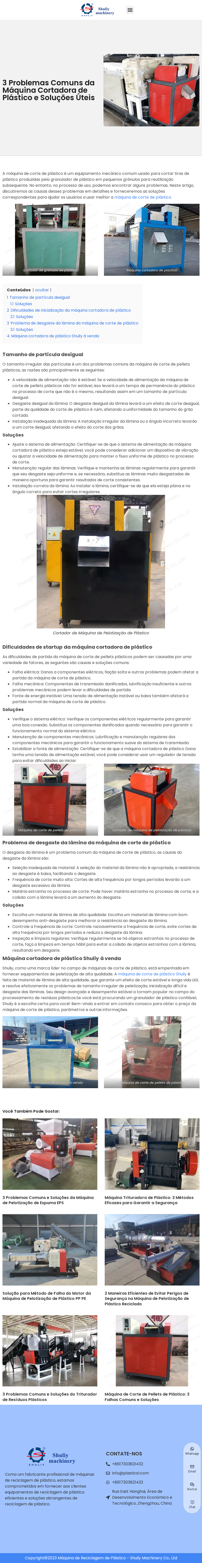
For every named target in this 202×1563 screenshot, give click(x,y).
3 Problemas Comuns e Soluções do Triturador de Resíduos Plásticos (49, 1396)
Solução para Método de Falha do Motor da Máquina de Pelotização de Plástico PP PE (46, 1296)
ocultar (42, 290)
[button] (130, 10)
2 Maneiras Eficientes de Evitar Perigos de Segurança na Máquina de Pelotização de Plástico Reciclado (147, 1298)
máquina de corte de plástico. (143, 197)
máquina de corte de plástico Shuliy (152, 974)
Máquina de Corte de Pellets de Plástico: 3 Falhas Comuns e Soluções (147, 1396)
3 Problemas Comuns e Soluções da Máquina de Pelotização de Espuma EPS (48, 1200)
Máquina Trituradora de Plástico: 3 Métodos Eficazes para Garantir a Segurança (149, 1200)
